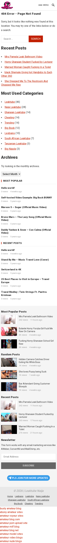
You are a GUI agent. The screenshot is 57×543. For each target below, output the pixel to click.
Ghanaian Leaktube (15, 112)
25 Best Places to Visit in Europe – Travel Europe (25, 281)
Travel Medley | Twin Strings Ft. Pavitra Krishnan (24, 294)
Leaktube (10, 101)
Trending (9, 122)
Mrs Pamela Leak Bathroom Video (23, 56)
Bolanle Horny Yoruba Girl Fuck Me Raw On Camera (36, 330)
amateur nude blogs (11, 541)
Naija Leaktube (13, 107)
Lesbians (10, 133)
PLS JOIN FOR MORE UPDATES (30, 477)
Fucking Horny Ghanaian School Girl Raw (36, 342)
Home (10, 496)
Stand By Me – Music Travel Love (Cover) (25, 259)
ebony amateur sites (11, 512)
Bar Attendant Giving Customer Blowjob (34, 385)
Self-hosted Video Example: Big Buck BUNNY (26, 197)
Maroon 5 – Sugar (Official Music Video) (24, 207)
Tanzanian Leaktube (15, 143)
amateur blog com (10, 519)
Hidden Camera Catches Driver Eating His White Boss (34, 360)
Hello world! (8, 188)
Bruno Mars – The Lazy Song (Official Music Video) (26, 219)
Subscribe (28, 465)
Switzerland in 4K (11, 269)
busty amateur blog (10, 508)
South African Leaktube (17, 138)
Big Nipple (10, 148)
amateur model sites (11, 533)
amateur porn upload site (13, 523)
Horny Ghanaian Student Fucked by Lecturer (29, 61)
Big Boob (10, 127)
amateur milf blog (9, 526)
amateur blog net (9, 530)
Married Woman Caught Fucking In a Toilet (28, 67)
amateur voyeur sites (11, 515)
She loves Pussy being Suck (32, 371)
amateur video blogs (11, 537)
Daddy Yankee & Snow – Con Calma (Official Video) (26, 231)
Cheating (9, 117)
